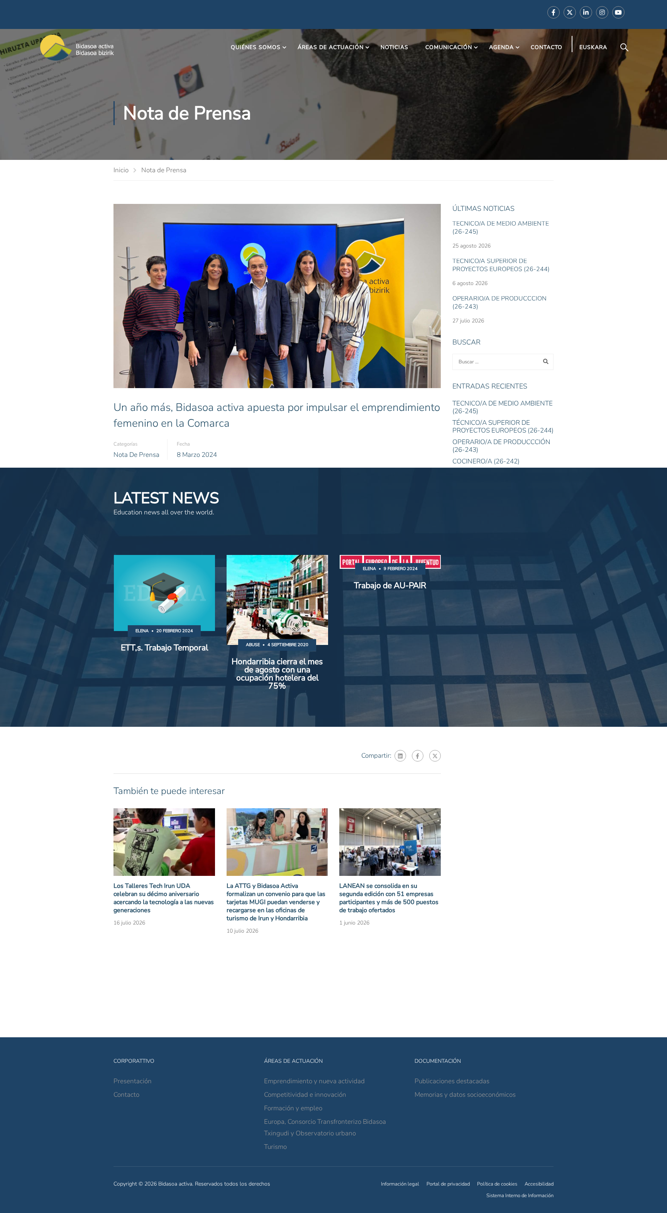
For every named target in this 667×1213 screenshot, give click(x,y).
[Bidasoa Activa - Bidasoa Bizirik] (77, 48)
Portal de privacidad (448, 1184)
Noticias (394, 47)
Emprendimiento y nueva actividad (314, 1081)
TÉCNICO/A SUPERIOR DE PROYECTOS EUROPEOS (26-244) (501, 265)
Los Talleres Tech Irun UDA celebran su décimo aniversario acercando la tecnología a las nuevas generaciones (163, 898)
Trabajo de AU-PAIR (390, 585)
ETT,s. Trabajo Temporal (164, 647)
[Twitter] (435, 756)
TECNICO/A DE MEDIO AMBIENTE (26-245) (500, 227)
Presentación (132, 1081)
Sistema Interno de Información (520, 1195)
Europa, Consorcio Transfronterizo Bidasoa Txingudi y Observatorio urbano (325, 1127)
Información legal (400, 1184)
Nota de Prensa (163, 170)
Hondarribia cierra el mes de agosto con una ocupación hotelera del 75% (277, 674)
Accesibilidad (539, 1184)
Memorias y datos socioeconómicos (465, 1094)
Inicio (121, 170)
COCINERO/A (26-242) (486, 461)
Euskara (593, 47)
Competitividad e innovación (305, 1094)
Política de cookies (497, 1184)
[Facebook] (417, 756)
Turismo (275, 1146)
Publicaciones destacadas (452, 1081)
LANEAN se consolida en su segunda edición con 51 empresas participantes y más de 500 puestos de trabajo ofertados (388, 898)
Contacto (546, 47)
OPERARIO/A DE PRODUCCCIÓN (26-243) (499, 302)
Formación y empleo (293, 1108)
